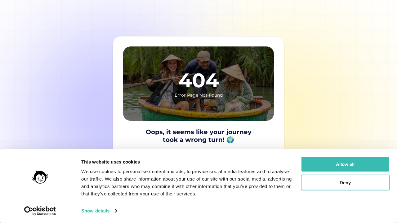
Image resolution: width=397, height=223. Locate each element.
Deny (345, 182)
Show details (95, 210)
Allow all (345, 164)
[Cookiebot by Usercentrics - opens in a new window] (40, 211)
